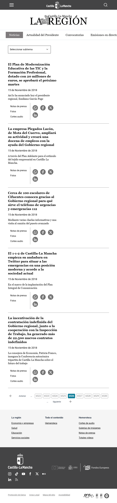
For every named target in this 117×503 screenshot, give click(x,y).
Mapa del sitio (49, 495)
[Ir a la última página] (68, 401)
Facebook (30, 474)
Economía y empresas (22, 423)
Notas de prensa (18, 106)
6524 (55, 396)
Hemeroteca (51, 423)
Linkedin (9, 479)
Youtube (23, 474)
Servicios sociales (20, 437)
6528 (88, 396)
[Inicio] (30, 461)
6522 (38, 396)
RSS (16, 479)
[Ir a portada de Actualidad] (58, 21)
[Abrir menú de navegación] (11, 4)
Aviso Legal (34, 495)
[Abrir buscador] (105, 4)
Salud (14, 428)
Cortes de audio (86, 423)
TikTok (16, 474)
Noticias (14, 35)
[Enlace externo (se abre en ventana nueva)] (96, 495)
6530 (104, 396)
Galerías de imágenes (89, 428)
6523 (46, 396)
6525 (63, 396)
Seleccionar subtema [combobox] (21, 49)
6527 (79, 396)
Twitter (37, 474)
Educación (16, 433)
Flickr (44, 474)
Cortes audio (16, 116)
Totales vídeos (86, 437)
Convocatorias (75, 35)
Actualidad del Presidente (42, 35)
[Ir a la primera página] (13, 396)
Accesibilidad (64, 495)
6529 (96, 396)
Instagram (9, 474)
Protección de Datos (17, 495)
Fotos (13, 111)
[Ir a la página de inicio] (58, 5)
